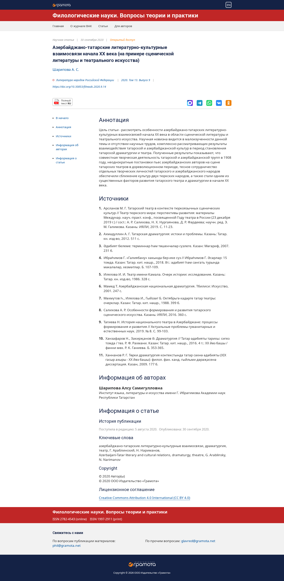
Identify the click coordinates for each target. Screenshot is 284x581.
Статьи (103, 26)
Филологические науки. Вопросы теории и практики (125, 15)
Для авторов (123, 26)
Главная (58, 26)
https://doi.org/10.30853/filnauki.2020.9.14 (79, 86)
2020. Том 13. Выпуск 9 (135, 80)
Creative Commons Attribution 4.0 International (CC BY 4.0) (144, 497)
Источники (63, 136)
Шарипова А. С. (66, 69)
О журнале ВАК (81, 26)
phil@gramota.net (67, 545)
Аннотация (63, 127)
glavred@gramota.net (198, 541)
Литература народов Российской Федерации (85, 80)
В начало (62, 118)
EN (228, 5)
